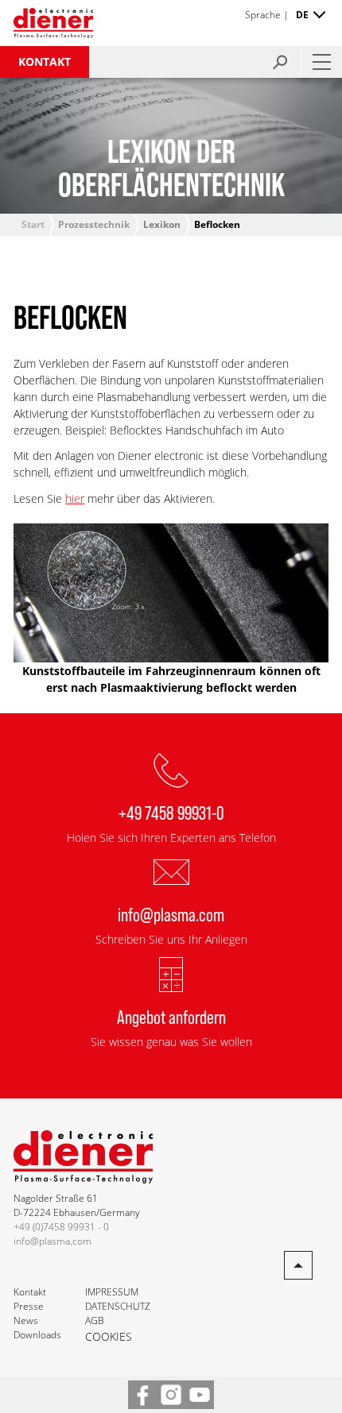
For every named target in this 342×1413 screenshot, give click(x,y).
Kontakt (44, 61)
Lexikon (162, 224)
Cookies (108, 1336)
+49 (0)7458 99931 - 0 (61, 1226)
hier (74, 498)
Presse (29, 1306)
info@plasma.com (171, 913)
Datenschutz (117, 1306)
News (26, 1320)
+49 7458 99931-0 (171, 812)
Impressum (111, 1292)
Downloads (37, 1335)
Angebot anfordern (171, 1016)
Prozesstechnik (94, 224)
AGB (94, 1320)
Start (33, 224)
